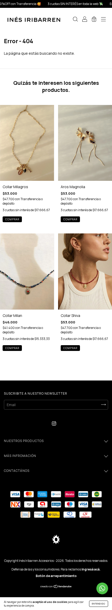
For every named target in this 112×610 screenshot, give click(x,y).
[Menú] (103, 19)
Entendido (98, 603)
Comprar (12, 219)
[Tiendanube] (56, 586)
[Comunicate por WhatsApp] (102, 588)
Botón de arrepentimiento (56, 576)
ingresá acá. (91, 569)
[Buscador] (75, 19)
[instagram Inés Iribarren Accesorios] (54, 423)
